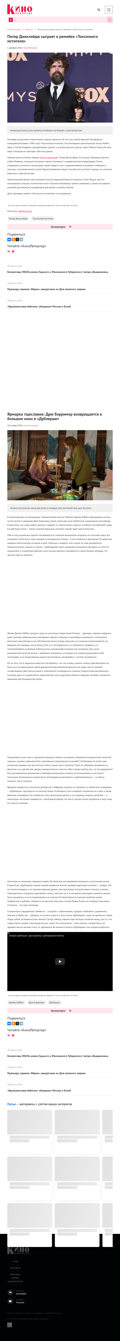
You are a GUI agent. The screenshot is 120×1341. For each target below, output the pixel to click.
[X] (17, 99)
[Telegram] (21, 99)
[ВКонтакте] (9, 99)
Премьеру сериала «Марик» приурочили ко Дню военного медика (46, 320)
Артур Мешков (30, 456)
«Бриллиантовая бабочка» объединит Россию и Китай (39, 337)
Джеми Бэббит (16, 78)
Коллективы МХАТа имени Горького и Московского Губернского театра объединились (57, 302)
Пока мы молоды (35, 1262)
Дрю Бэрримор (36, 78)
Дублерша (54, 78)
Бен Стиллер (15, 1262)
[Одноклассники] (13, 99)
